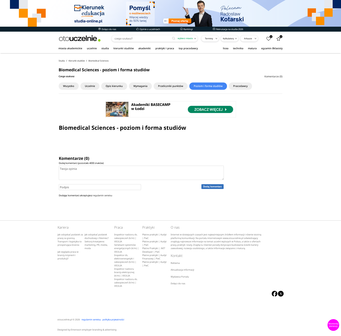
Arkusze (248, 38)
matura (252, 48)
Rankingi (188, 29)
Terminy (209, 38)
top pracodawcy (188, 48)
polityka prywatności (113, 319)
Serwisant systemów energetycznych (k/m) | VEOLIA (126, 248)
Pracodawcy (240, 86)
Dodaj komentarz (212, 186)
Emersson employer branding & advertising (94, 329)
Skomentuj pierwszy (333, 324)
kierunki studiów (123, 48)
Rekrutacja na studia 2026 (229, 29)
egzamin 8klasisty (272, 48)
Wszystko (68, 86)
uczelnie (92, 48)
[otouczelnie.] (80, 38)
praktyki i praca (164, 48)
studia (105, 48)
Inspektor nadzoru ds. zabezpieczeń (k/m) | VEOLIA (125, 238)
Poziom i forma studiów (208, 86)
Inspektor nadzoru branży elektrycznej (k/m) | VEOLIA (124, 272)
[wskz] (170, 13)
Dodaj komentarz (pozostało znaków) (81, 163)
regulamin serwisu (102, 195)
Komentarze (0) (273, 76)
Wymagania (140, 86)
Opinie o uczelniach (149, 29)
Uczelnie (90, 86)
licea (225, 48)
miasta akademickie (70, 48)
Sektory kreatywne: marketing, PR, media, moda (96, 245)
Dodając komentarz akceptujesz (85, 195)
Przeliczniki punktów (170, 86)
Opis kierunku (114, 86)
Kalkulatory (228, 38)
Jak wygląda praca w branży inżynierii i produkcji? (68, 255)
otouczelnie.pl (64, 319)
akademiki (144, 48)
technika (238, 48)
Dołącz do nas (108, 29)
